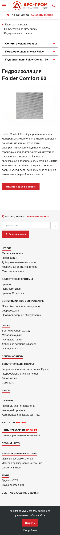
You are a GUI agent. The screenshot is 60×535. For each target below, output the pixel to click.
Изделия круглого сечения (17, 458)
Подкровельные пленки (18, 33)
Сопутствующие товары (21, 43)
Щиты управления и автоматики (21, 435)
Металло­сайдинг (12, 335)
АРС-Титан (8, 422)
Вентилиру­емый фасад (16, 330)
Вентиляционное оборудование (23, 301)
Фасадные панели (12, 339)
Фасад (6, 325)
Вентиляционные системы (19, 453)
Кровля (6, 248)
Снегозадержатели (13, 271)
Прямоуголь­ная (11, 288)
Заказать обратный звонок (20, 186)
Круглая (6, 284)
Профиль (7, 400)
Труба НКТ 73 (10, 480)
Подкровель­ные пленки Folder (20, 373)
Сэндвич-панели (12, 356)
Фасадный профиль (13, 410)
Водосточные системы (17, 279)
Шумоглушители (11, 467)
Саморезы (8, 382)
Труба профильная (13, 485)
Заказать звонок (42, 15)
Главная (9, 24)
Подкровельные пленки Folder (25, 51)
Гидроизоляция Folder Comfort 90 (26, 59)
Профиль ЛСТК (11, 443)
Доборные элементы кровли (19, 262)
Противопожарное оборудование (22, 315)
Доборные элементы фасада (19, 344)
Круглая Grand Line (13, 293)
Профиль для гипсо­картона (18, 405)
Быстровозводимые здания (20, 492)
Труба (5, 475)
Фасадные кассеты (13, 348)
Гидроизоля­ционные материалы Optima (25, 369)
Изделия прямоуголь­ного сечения (22, 463)
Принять (30, 523)
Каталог (22, 24)
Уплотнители (9, 378)
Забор (6, 390)
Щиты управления (13, 430)
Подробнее (30, 530)
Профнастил (9, 257)
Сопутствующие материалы (20, 29)
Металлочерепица (13, 253)
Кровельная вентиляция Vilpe (19, 266)
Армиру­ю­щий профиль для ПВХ (21, 414)
